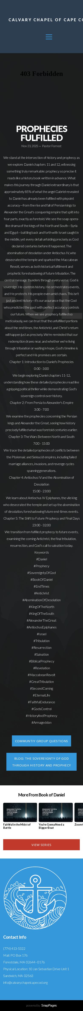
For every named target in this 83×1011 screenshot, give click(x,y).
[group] (20, 818)
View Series (41, 845)
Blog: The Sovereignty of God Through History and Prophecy (41, 761)
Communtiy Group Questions (41, 741)
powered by (41, 1005)
